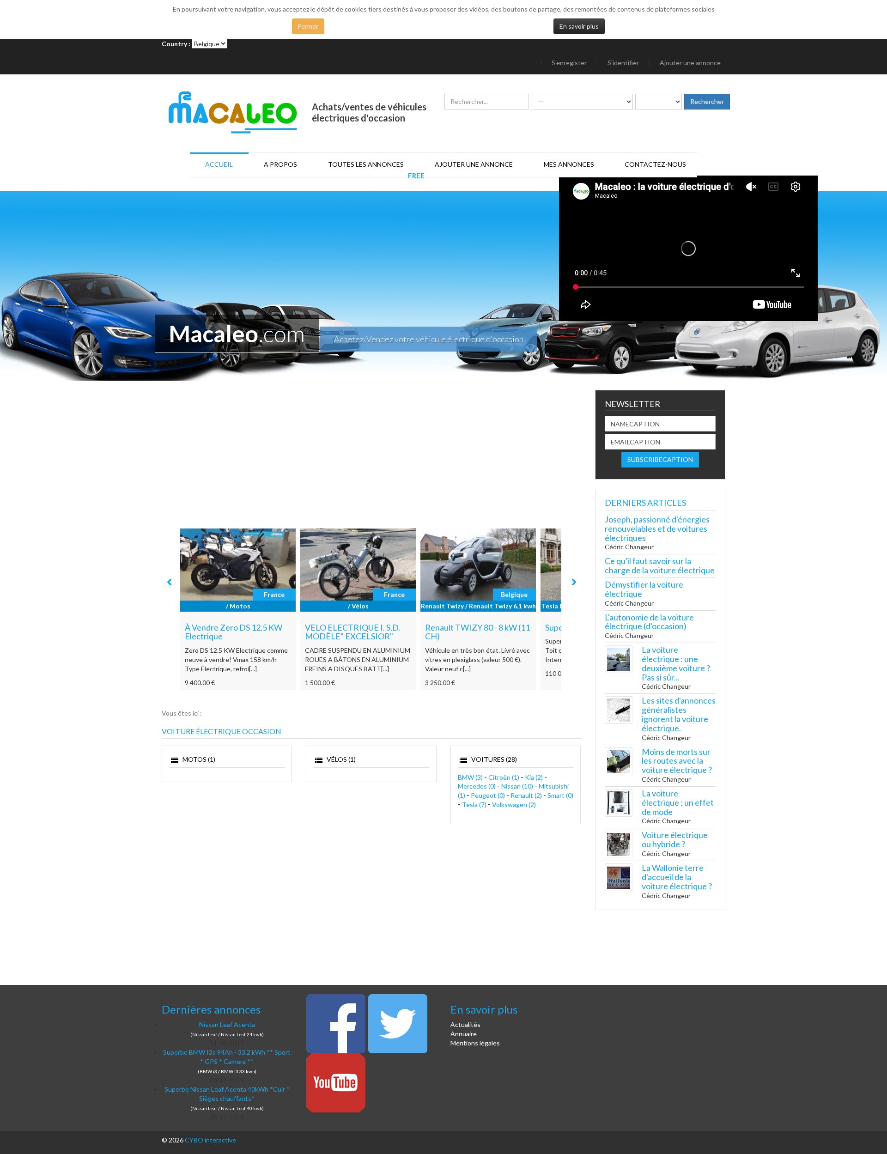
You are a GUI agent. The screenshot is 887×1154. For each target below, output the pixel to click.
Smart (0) (560, 795)
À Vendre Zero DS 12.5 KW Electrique (233, 632)
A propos (280, 164)
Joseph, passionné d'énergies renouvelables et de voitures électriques (657, 528)
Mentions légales (475, 1043)
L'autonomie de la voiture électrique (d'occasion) (649, 622)
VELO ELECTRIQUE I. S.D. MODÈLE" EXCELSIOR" (352, 632)
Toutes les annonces (366, 164)
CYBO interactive (210, 1140)
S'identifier (623, 63)
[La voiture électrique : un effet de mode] (618, 802)
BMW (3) (470, 777)
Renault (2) (526, 795)
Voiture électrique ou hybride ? (675, 839)
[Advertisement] (371, 459)
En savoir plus (579, 26)
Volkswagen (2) (514, 804)
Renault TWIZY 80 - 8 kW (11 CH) (477, 632)
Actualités (465, 1024)
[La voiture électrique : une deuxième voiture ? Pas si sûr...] (618, 658)
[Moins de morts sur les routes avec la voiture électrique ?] (618, 760)
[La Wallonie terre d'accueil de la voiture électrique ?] (618, 877)
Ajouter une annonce (690, 63)
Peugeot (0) (488, 795)
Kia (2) (534, 777)
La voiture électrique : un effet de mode (678, 802)
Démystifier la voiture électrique (644, 589)
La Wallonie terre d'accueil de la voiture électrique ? (677, 876)
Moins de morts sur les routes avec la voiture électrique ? (677, 761)
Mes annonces (569, 164)
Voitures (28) (493, 759)
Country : (176, 44)
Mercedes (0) (477, 786)
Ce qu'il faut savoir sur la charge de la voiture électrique (660, 565)
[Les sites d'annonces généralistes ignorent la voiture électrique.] (618, 709)
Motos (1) (198, 759)
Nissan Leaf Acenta (227, 1024)
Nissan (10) (517, 786)
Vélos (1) (340, 759)
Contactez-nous (655, 164)
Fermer (308, 26)
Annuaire (463, 1034)
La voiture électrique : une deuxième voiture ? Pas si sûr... (676, 663)
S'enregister (569, 63)
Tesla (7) (474, 804)
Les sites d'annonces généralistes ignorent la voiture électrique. (679, 714)
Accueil (219, 164)
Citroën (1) (503, 777)
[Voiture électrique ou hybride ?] (618, 844)
